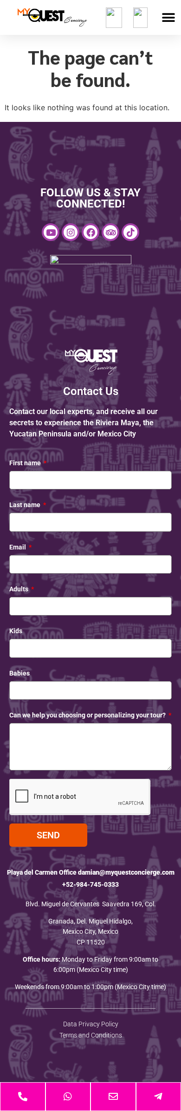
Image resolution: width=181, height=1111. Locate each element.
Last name (25, 505)
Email (18, 547)
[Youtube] (50, 232)
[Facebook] (90, 232)
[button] (168, 17)
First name (25, 463)
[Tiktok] (130, 232)
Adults (19, 589)
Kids (15, 631)
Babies (19, 673)
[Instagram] (70, 232)
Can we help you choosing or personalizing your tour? (88, 715)
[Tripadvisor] (110, 232)
